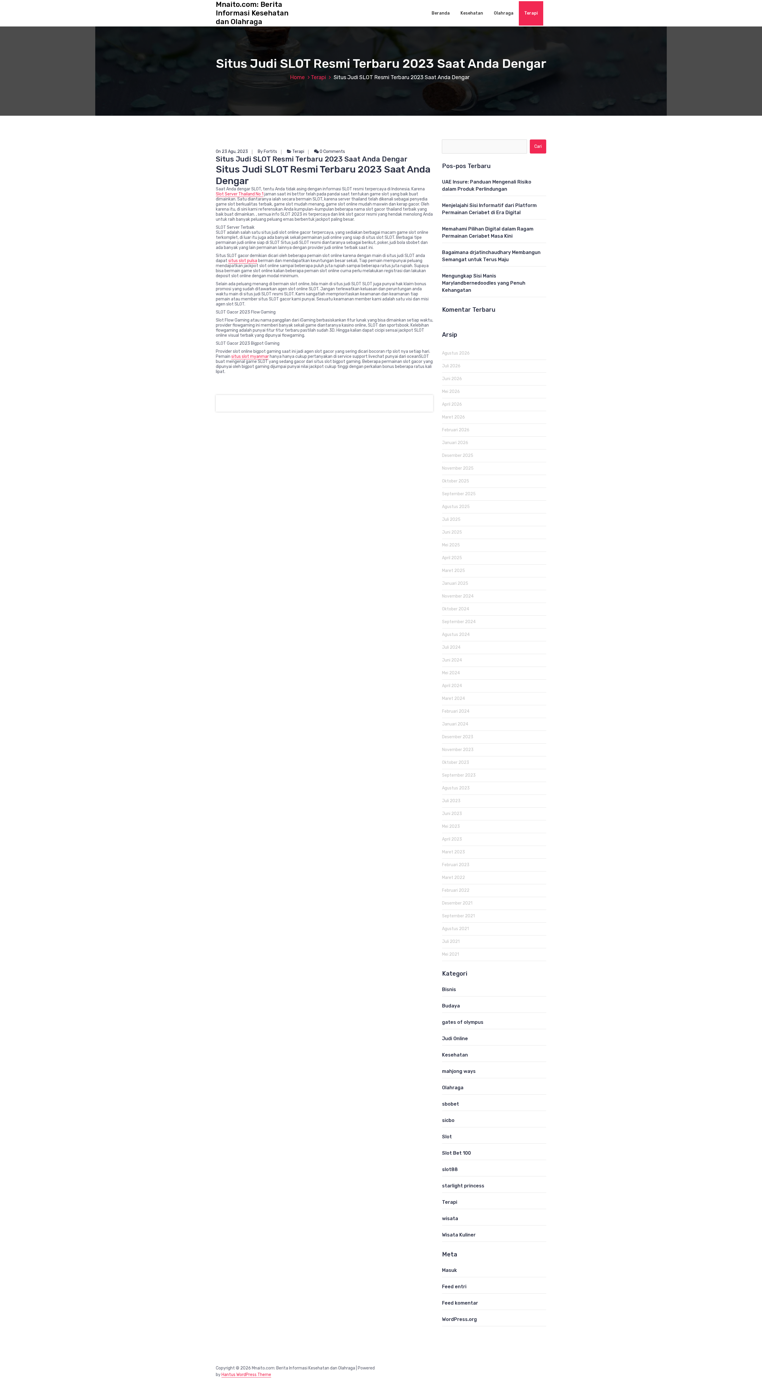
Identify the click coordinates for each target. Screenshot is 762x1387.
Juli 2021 (451, 941)
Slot (447, 1137)
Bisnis (449, 989)
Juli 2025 (451, 519)
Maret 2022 (453, 877)
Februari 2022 (455, 890)
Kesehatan (471, 13)
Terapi (531, 13)
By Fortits (267, 151)
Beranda (441, 13)
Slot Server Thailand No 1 (239, 194)
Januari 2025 (455, 583)
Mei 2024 (451, 673)
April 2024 (452, 685)
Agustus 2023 (456, 788)
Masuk (449, 1270)
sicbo (448, 1120)
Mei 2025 (451, 545)
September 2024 (459, 621)
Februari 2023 (455, 864)
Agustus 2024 (456, 634)
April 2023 (452, 839)
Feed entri (454, 1286)
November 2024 (458, 596)
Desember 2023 (457, 736)
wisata (450, 1218)
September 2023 (459, 775)
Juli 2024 (451, 647)
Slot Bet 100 (456, 1153)
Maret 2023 (453, 852)
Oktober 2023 (455, 762)
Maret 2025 (453, 570)
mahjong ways (459, 1071)
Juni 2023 (452, 813)
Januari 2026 (455, 442)
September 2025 (459, 493)
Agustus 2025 (456, 506)
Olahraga (503, 13)
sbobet (450, 1104)
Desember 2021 (457, 903)
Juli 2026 (451, 366)
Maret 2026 (453, 417)
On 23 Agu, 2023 (232, 151)
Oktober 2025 (455, 481)
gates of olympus (462, 1022)
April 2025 (452, 557)
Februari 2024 (455, 711)
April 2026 (452, 404)
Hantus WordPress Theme (246, 1374)
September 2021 (458, 916)
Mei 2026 (451, 391)
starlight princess (463, 1186)
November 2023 (458, 749)
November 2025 (458, 468)
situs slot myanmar (250, 356)
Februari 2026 (455, 429)
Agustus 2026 (456, 353)
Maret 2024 (453, 698)
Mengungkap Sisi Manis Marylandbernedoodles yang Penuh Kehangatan (483, 283)
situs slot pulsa (242, 260)
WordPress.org (459, 1319)
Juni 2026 (452, 378)
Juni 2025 (452, 532)
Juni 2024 (452, 660)
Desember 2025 (457, 455)
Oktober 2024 (455, 609)
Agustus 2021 (455, 928)
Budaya (451, 1006)
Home (297, 77)
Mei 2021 (450, 954)
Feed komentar (460, 1303)
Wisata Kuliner (459, 1235)
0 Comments (332, 151)
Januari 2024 (455, 724)
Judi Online (455, 1038)
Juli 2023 (451, 800)
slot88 (450, 1169)
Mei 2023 (451, 826)
